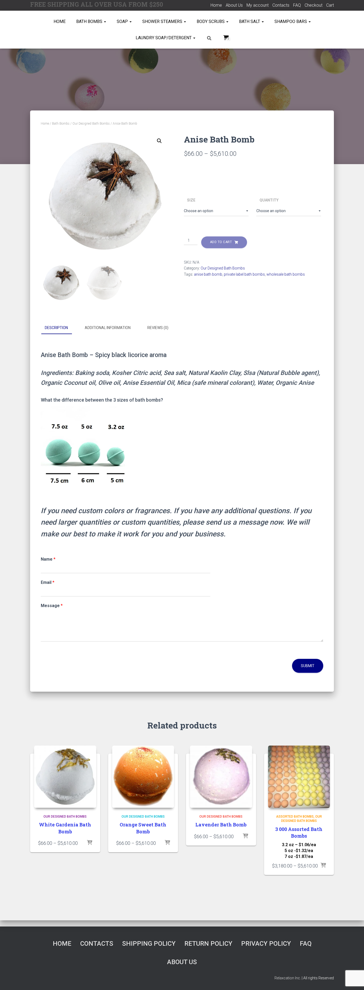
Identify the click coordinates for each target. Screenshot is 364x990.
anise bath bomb (208, 274)
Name (48, 559)
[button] (159, 141)
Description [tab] (56, 328)
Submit (307, 666)
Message (52, 605)
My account (257, 5)
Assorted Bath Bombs (295, 816)
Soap (123, 21)
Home (216, 5)
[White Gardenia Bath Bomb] (65, 777)
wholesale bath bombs (285, 274)
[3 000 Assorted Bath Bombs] (299, 777)
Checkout (313, 5)
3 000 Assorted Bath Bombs (298, 832)
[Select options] (89, 843)
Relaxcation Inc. (287, 978)
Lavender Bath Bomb (220, 824)
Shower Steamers (162, 21)
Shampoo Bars (291, 21)
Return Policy (208, 943)
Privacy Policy (266, 943)
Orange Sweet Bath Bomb (143, 827)
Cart (330, 5)
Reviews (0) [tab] (157, 328)
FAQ (297, 5)
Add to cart (221, 242)
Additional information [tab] (108, 328)
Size (191, 200)
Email (47, 582)
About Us (234, 5)
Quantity (269, 200)
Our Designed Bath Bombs (91, 123)
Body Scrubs (211, 21)
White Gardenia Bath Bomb (65, 827)
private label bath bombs (244, 274)
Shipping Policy (149, 943)
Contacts (280, 5)
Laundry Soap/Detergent (164, 37)
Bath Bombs (89, 21)
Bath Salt (250, 21)
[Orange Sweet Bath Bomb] (143, 777)
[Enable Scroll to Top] (353, 979)
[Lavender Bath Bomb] (221, 777)
